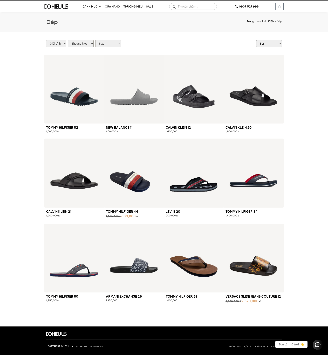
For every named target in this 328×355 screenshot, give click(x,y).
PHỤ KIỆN (268, 21)
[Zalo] (318, 345)
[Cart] (279, 6)
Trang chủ (253, 21)
